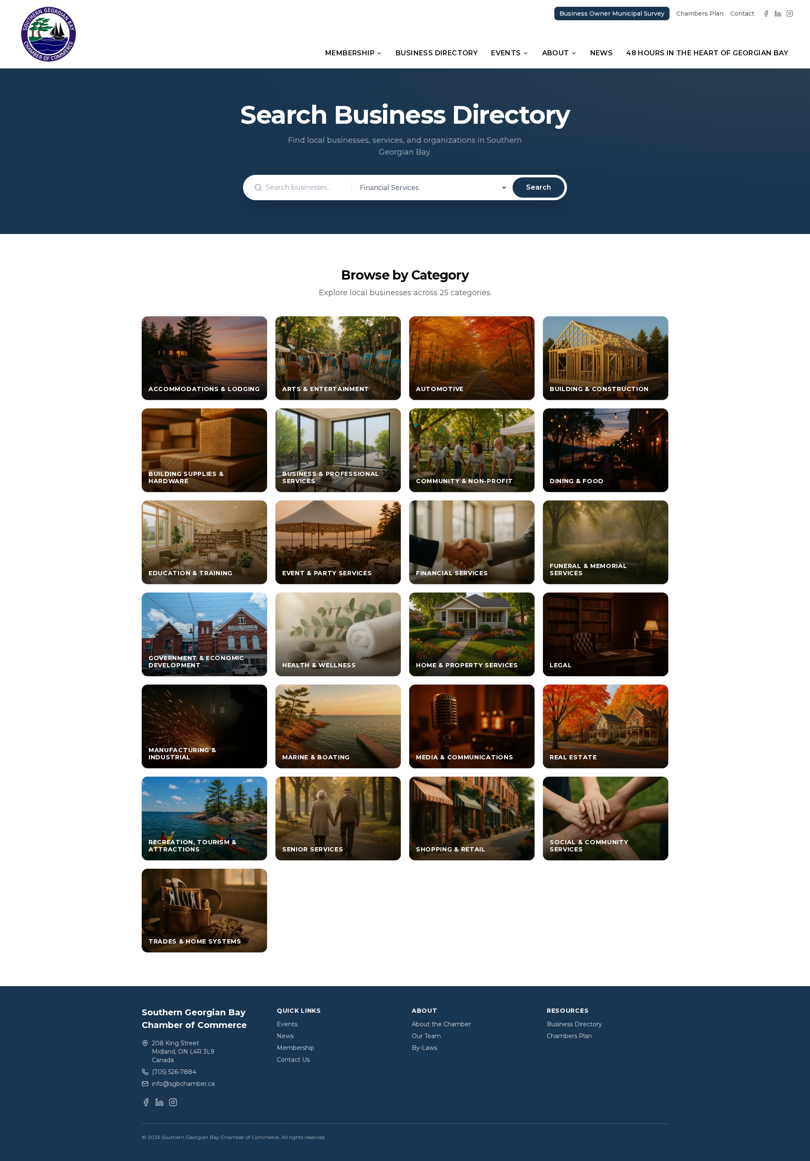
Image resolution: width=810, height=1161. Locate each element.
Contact (742, 13)
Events (506, 53)
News (601, 53)
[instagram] (789, 13)
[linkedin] (778, 13)
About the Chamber (441, 1024)
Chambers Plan (700, 13)
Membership (350, 53)
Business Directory (437, 53)
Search (538, 187)
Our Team (426, 1036)
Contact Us (293, 1059)
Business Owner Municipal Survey (611, 13)
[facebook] (766, 13)
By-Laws (424, 1048)
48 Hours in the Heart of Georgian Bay (707, 53)
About (555, 53)
